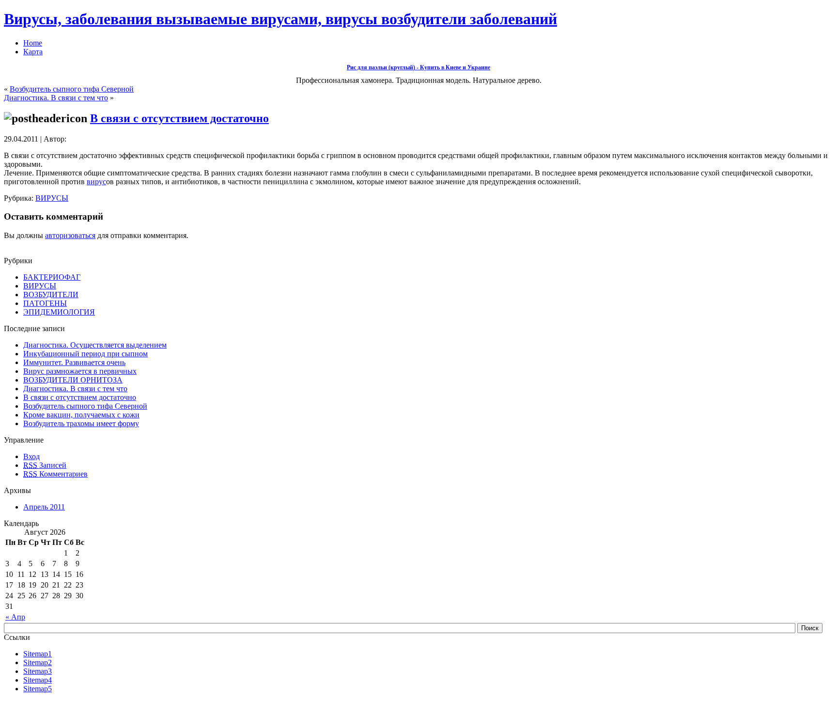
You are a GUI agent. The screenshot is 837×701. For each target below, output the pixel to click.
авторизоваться (70, 235)
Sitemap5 (37, 689)
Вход (31, 456)
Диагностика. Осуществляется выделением (95, 345)
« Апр (15, 617)
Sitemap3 (37, 671)
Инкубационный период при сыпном (85, 354)
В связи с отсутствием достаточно (179, 118)
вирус (96, 181)
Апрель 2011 (44, 507)
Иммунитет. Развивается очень (74, 362)
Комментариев (55, 474)
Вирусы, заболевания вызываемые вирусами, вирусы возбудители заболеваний (280, 19)
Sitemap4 (37, 680)
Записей (44, 465)
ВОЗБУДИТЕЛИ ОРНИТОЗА (73, 380)
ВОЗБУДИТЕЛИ (50, 294)
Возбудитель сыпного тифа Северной (72, 89)
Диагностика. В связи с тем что (56, 98)
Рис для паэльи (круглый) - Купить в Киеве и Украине (418, 67)
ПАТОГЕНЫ (45, 303)
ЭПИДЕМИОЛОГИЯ (59, 312)
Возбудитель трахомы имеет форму (81, 423)
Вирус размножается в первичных (80, 371)
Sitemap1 (37, 654)
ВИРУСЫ (51, 198)
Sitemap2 (37, 662)
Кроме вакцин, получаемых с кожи (81, 415)
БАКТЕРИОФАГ (51, 277)
